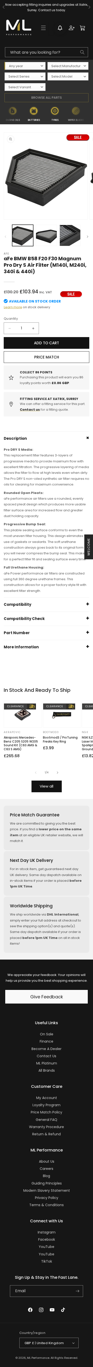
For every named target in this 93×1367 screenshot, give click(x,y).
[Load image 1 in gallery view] (22, 235)
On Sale (46, 1034)
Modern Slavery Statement (46, 1190)
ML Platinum (46, 1063)
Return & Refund (46, 1134)
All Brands (46, 1070)
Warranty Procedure (46, 1126)
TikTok (46, 1261)
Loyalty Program (46, 1104)
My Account (46, 1097)
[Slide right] (87, 236)
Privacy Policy (46, 1197)
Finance (46, 1041)
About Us (46, 1161)
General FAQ (46, 1119)
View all (46, 786)
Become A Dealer (46, 1048)
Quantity (11, 318)
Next (89, 114)
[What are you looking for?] (82, 52)
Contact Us (46, 1056)
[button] (43, 27)
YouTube (46, 1246)
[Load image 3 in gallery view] (70, 235)
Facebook (46, 1239)
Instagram (47, 1232)
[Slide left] (5, 236)
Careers (46, 1168)
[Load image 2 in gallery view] (46, 235)
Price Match (46, 357)
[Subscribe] (77, 1291)
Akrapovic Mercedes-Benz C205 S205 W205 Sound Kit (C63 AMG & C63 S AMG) (21, 743)
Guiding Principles (46, 1183)
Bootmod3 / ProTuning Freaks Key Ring (60, 739)
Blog (46, 1175)
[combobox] (46, 52)
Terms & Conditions (46, 1204)
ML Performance (38, 1358)
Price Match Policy (46, 1112)
